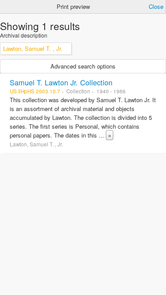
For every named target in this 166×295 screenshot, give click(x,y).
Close (156, 6)
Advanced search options (83, 66)
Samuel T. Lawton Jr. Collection (61, 82)
